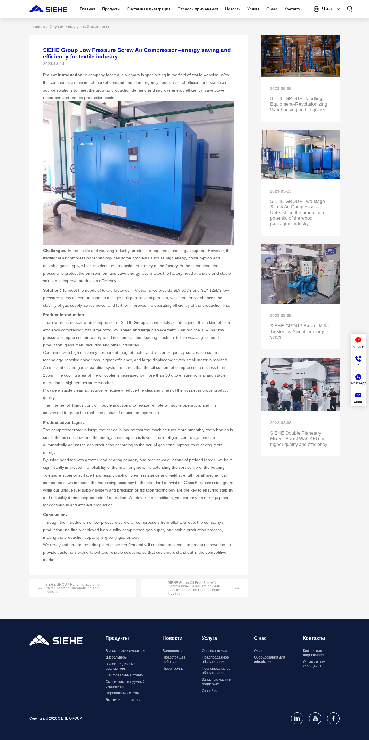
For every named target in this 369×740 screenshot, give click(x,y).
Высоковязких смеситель (126, 651)
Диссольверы (116, 657)
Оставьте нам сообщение (314, 664)
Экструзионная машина (125, 700)
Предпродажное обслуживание (215, 659)
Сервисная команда (218, 651)
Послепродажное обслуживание (216, 671)
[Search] (350, 9)
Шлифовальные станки (125, 675)
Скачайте (209, 691)
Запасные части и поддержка (216, 682)
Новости (172, 638)
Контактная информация (313, 653)
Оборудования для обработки (269, 659)
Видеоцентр (173, 651)
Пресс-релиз (173, 669)
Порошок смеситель (122, 693)
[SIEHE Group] (48, 9)
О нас (258, 651)
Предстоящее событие (174, 659)
